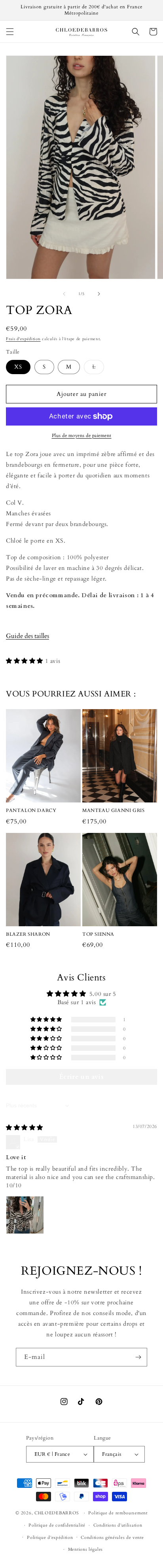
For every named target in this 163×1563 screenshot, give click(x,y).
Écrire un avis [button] (81, 1077)
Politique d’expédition (50, 1537)
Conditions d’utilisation (117, 1525)
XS (18, 367)
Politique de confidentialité (56, 1525)
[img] (24, 1128)
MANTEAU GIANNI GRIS (113, 811)
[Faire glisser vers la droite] (99, 294)
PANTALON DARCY (31, 811)
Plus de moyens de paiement (82, 435)
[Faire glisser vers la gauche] (64, 294)
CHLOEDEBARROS (56, 1513)
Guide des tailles (27, 636)
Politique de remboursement (117, 1513)
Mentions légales (85, 1549)
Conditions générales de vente (112, 1537)
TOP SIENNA (98, 934)
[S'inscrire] (138, 1357)
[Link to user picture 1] (25, 1215)
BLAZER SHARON (28, 934)
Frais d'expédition (23, 339)
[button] (10, 31)
